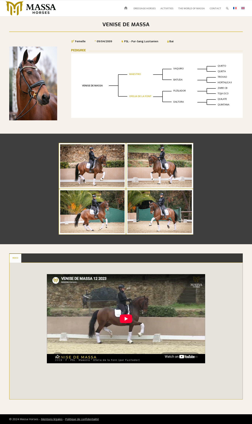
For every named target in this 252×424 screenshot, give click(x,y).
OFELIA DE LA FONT (140, 96)
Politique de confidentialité (82, 419)
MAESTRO (135, 74)
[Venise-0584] (159, 212)
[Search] (227, 8)
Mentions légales (52, 419)
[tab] (15, 258)
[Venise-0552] (92, 212)
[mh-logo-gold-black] (31, 8)
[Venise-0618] (159, 166)
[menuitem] (126, 8)
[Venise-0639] (92, 166)
